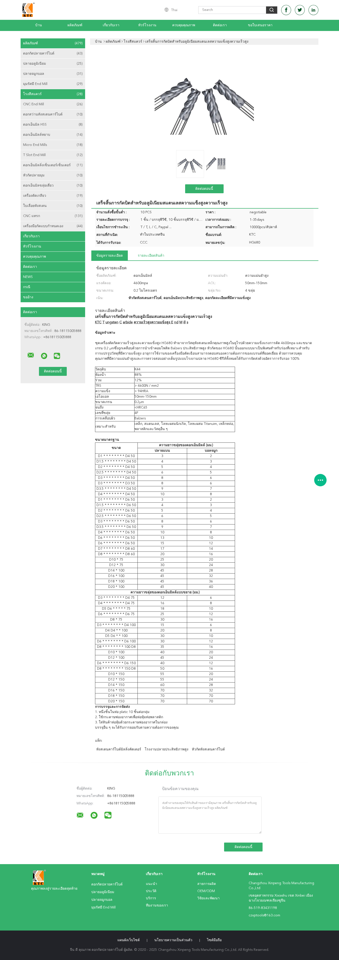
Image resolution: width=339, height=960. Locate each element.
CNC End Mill (53, 104)
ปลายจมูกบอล (53, 74)
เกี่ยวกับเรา (111, 25)
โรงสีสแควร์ (53, 94)
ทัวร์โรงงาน (147, 25)
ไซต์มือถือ (214, 940)
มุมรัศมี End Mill (53, 84)
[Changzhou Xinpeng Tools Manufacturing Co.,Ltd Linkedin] (313, 10)
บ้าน (38, 25)
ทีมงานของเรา (157, 905)
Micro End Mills (53, 145)
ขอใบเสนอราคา (260, 25)
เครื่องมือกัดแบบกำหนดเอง (53, 226)
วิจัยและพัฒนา (208, 898)
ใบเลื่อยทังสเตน (53, 206)
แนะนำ (151, 884)
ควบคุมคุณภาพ (183, 25)
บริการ (151, 898)
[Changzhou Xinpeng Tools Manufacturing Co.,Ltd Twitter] (300, 10)
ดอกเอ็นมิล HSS (53, 124)
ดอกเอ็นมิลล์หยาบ (53, 135)
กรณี (26, 287)
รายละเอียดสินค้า (151, 255)
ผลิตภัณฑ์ (75, 25)
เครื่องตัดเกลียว (53, 195)
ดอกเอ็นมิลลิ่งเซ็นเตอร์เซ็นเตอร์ (53, 165)
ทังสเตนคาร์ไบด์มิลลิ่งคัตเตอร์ (118, 749)
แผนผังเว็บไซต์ (128, 940)
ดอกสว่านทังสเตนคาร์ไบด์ (53, 114)
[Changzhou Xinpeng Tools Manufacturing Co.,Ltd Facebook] (286, 10)
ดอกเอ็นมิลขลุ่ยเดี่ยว (53, 185)
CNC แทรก (53, 216)
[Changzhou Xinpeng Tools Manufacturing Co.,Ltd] (30, 355)
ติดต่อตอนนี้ (204, 189)
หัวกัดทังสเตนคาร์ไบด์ (208, 749)
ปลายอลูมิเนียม (53, 63)
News (28, 277)
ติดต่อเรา (220, 25)
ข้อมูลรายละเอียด (109, 255)
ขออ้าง (28, 297)
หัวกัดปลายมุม (53, 175)
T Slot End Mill (53, 155)
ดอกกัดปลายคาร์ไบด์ (53, 53)
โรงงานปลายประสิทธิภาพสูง (166, 749)
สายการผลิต (206, 884)
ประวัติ (151, 891)
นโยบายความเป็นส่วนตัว (173, 940)
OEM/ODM (206, 891)
